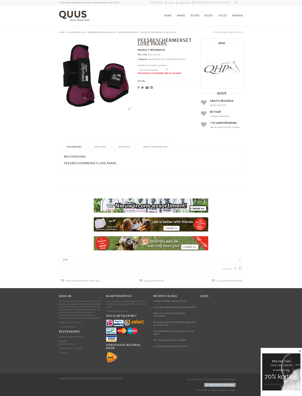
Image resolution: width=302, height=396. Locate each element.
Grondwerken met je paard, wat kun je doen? (173, 332)
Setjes (208, 15)
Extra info (100, 146)
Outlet (222, 15)
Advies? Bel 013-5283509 (71, 2)
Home (167, 15)
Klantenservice (100, 2)
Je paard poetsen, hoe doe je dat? (170, 301)
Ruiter (194, 15)
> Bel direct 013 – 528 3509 (70, 348)
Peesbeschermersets (176, 59)
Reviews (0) (124, 146)
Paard (181, 15)
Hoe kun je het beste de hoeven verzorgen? (169, 314)
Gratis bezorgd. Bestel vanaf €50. (82, 281)
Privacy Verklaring (103, 378)
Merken (237, 15)
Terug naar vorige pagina (229, 32)
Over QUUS (113, 2)
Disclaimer (88, 378)
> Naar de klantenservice (116, 311)
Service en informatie (155, 146)
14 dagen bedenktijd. (154, 281)
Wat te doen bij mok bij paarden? (170, 340)
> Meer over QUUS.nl (68, 327)
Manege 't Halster (227, 390)
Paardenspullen (76, 32)
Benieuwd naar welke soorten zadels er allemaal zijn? (174, 323)
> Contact (63, 353)
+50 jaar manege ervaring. (229, 281)
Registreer (184, 3)
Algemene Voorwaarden (70, 378)
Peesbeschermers (128, 32)
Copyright (118, 378)
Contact (88, 2)
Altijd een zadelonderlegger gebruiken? (174, 307)
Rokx (213, 390)
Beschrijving (74, 146)
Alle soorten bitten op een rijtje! (170, 346)
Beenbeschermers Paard (102, 32)
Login (171, 3)
